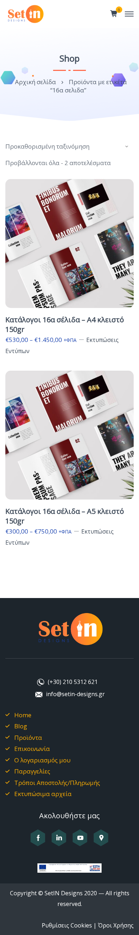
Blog (20, 726)
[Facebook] (38, 841)
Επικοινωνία (32, 748)
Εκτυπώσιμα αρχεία (43, 794)
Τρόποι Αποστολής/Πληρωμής (57, 783)
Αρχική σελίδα (35, 82)
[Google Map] (101, 841)
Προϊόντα (28, 737)
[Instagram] (59, 841)
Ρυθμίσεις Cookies (67, 925)
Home (22, 715)
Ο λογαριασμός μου (42, 760)
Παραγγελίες (32, 771)
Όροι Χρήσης (116, 925)
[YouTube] (80, 841)
